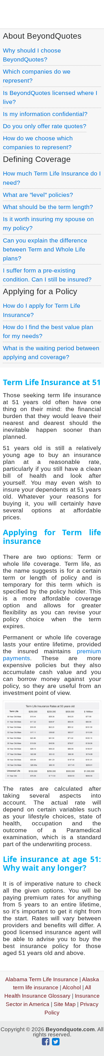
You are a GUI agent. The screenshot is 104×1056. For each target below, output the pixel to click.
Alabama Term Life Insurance (41, 979)
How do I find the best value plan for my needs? (48, 331)
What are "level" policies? (38, 194)
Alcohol (71, 987)
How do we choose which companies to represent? (38, 142)
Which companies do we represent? (36, 76)
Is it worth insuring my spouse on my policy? (48, 223)
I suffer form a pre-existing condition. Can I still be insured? (47, 275)
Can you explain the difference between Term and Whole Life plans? (45, 249)
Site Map (65, 1004)
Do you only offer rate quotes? (44, 126)
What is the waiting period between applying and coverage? (51, 352)
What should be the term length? (48, 207)
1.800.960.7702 (63, 10)
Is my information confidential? (45, 114)
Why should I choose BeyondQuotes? (32, 55)
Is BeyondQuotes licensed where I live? (50, 97)
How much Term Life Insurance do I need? (52, 178)
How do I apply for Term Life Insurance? (41, 310)
